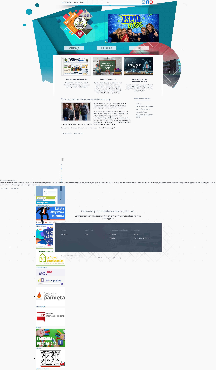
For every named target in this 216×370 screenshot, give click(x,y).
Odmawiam (15, 188)
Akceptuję (5, 188)
